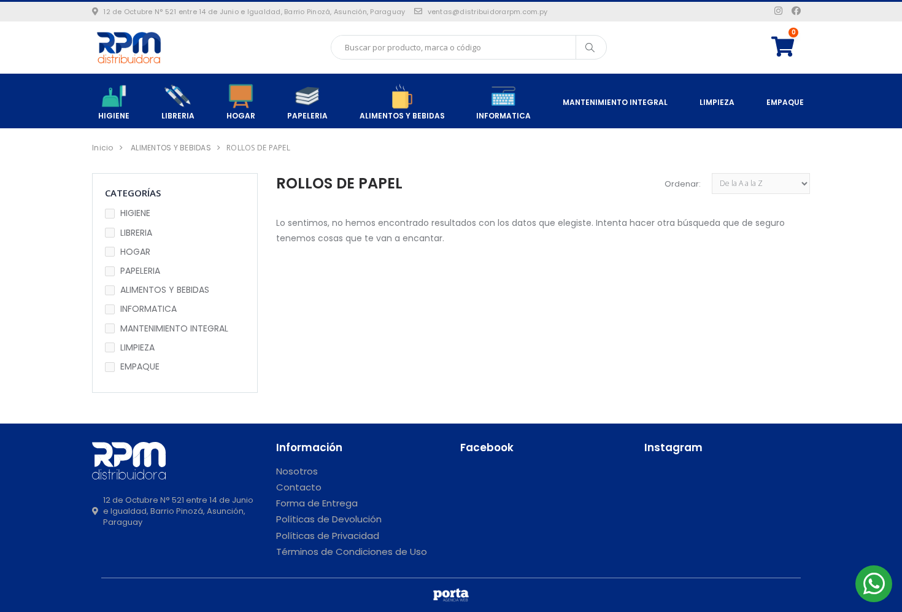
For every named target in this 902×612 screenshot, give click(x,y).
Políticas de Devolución (329, 519)
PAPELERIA (307, 115)
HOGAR (240, 115)
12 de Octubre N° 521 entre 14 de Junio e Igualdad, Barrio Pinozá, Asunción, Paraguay (254, 12)
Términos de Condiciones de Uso (351, 551)
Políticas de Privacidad (327, 535)
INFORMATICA (503, 115)
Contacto (299, 487)
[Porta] (451, 595)
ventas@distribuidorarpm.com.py (487, 12)
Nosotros (297, 471)
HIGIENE (113, 115)
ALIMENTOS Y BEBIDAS (402, 115)
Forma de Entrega (317, 503)
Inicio (103, 147)
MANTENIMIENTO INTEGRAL (615, 102)
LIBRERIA (178, 115)
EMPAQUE (785, 102)
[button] (790, 47)
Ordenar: (683, 184)
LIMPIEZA (717, 102)
